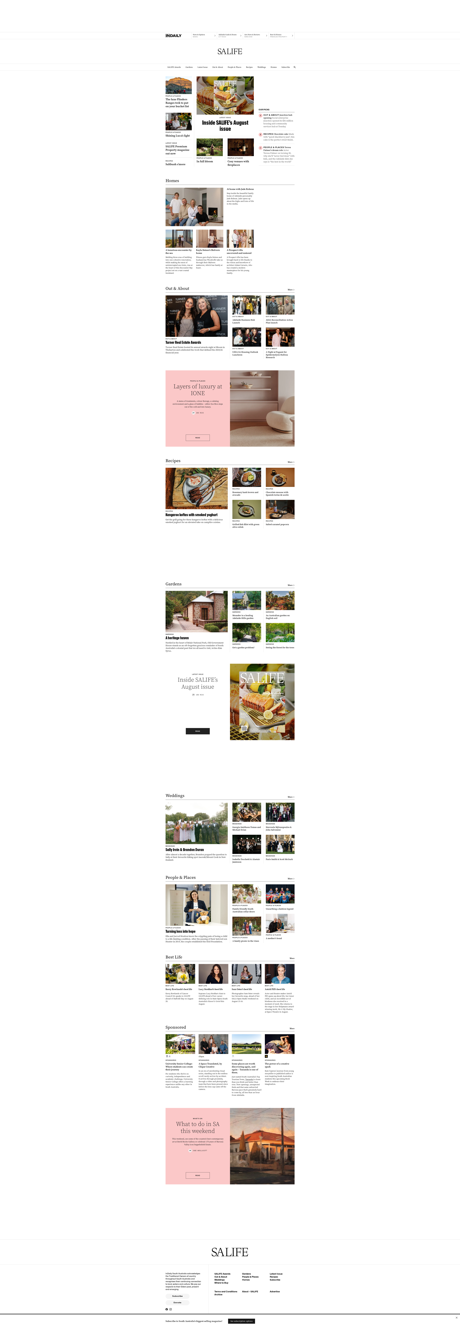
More (290, 290)
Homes (274, 67)
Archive (218, 1294)
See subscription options (241, 1321)
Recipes (249, 67)
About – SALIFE (250, 1291)
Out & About (217, 67)
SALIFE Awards (174, 67)
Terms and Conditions (225, 1291)
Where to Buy (221, 1283)
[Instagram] (170, 1309)
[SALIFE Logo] (230, 51)
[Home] (178, 35)
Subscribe (286, 67)
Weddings (261, 67)
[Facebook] (167, 1309)
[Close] (456, 1317)
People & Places (234, 67)
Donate (177, 1303)
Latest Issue (203, 67)
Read (197, 438)
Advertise (275, 1291)
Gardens (189, 67)
